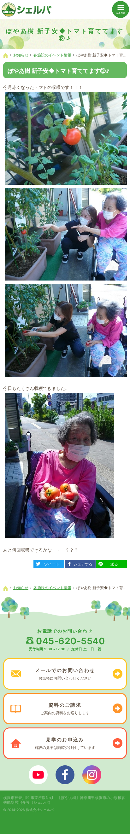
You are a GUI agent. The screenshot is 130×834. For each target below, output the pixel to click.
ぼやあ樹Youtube (38, 774)
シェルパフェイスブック (65, 774)
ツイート (48, 563)
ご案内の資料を (65, 708)
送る (109, 563)
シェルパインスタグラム (91, 774)
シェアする (80, 563)
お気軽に (65, 674)
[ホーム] (5, 55)
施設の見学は (65, 743)
